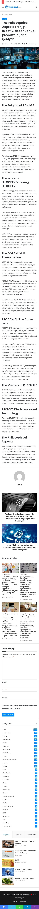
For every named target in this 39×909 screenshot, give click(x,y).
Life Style (6, 779)
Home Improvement (9, 759)
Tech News (6, 753)
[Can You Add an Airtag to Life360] (8, 844)
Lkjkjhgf (18, 860)
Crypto (5, 799)
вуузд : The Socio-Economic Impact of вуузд (25, 852)
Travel (5, 786)
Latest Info (6, 733)
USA (4, 729)
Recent (18, 835)
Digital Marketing (8, 796)
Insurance (6, 816)
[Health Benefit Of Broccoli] (8, 881)
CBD (4, 813)
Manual (5, 763)
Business (6, 746)
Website (4, 698)
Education (6, 789)
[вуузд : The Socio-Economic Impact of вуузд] (8, 854)
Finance (5, 809)
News (5, 766)
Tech (4, 743)
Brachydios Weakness (23, 869)
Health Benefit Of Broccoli (25, 879)
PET (4, 819)
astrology (6, 823)
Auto (4, 783)
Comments (32, 835)
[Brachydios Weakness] (8, 872)
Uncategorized (8, 806)
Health (5, 756)
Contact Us (22, 901)
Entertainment (7, 826)
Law (4, 769)
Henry (6, 44)
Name (4, 682)
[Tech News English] (13, 6)
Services (6, 776)
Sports (5, 793)
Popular (6, 835)
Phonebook (6, 739)
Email (4, 690)
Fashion (5, 803)
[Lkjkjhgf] (8, 863)
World (10, 15)
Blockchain (6, 749)
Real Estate (7, 773)
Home (5, 15)
